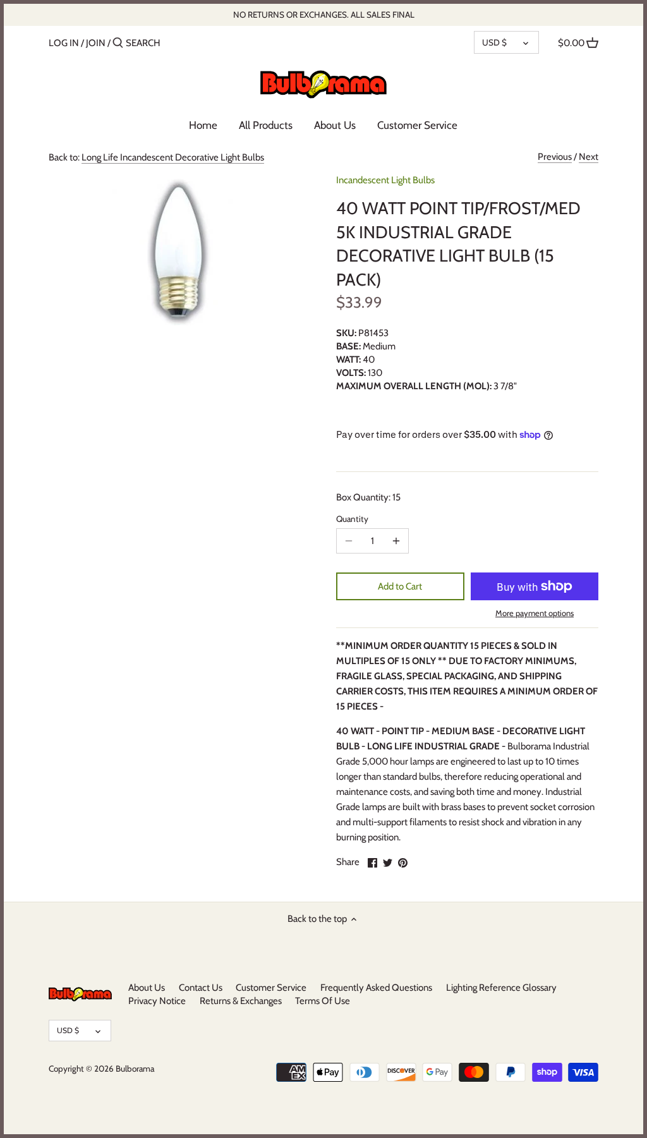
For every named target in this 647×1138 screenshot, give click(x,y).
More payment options (534, 612)
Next (588, 156)
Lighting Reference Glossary (501, 987)
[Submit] (117, 43)
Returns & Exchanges (241, 1001)
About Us (146, 987)
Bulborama (135, 1068)
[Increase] (396, 541)
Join (96, 43)
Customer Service (271, 987)
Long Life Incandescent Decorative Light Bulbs (173, 157)
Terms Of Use (322, 1001)
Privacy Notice (157, 1001)
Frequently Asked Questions (376, 987)
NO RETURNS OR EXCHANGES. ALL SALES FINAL (323, 14)
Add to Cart (400, 586)
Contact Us (200, 987)
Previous (555, 156)
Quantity (352, 519)
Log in (64, 43)
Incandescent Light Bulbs (385, 180)
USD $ (494, 42)
